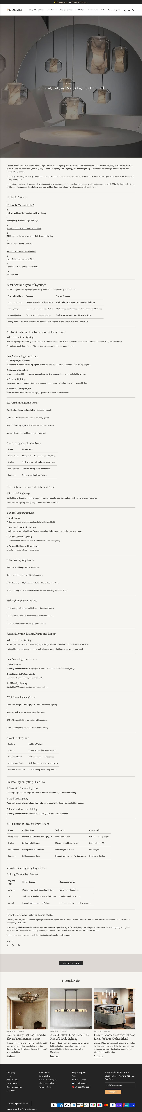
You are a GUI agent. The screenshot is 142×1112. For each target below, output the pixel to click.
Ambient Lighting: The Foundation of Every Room (26, 213)
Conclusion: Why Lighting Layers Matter (22, 266)
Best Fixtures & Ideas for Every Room (21, 251)
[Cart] (129, 9)
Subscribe (113, 1092)
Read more (11, 1056)
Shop (84, 2)
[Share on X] (13, 946)
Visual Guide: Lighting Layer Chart (20, 259)
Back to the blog (71, 963)
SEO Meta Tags (13, 274)
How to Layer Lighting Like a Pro (19, 243)
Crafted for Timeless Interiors (28, 1109)
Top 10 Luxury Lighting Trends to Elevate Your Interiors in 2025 (26, 1036)
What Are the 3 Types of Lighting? (20, 205)
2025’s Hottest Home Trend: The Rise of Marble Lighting (69, 1036)
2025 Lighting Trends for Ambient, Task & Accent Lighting (30, 236)
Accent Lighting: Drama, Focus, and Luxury (24, 228)
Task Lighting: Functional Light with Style (22, 220)
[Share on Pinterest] (18, 946)
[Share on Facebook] (7, 946)
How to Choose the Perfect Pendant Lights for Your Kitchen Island (114, 1036)
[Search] (124, 9)
